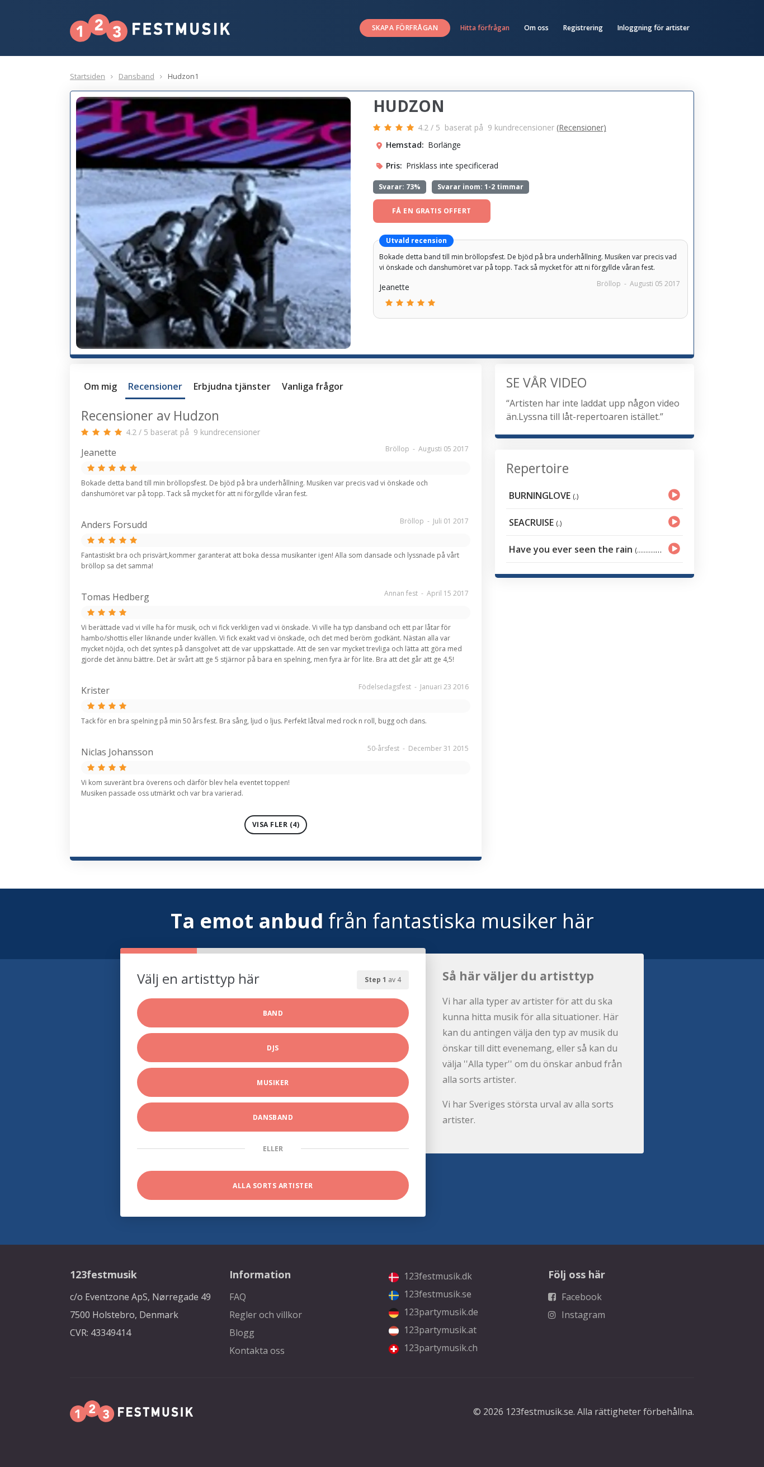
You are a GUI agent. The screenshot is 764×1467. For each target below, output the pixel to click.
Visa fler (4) (275, 824)
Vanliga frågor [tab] (312, 386)
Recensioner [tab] (155, 386)
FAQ (237, 1297)
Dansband (136, 76)
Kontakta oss (257, 1350)
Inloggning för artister (653, 27)
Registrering (583, 27)
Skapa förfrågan (405, 27)
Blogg (241, 1332)
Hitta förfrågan (485, 27)
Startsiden (87, 76)
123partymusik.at (439, 1330)
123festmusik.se (436, 1294)
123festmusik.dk (437, 1276)
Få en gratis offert (431, 211)
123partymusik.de (440, 1312)
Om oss (536, 27)
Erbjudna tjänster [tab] (232, 386)
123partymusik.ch (440, 1348)
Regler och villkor (265, 1315)
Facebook (580, 1297)
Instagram (582, 1315)
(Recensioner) (581, 127)
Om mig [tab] (100, 386)
